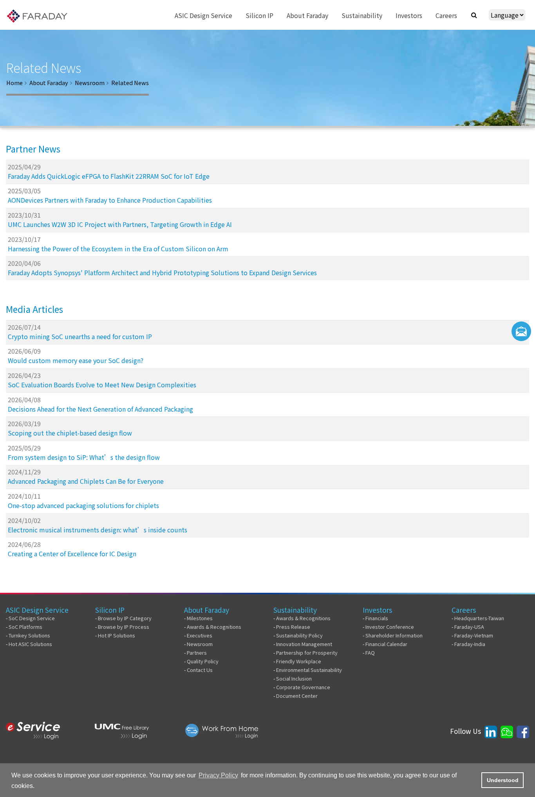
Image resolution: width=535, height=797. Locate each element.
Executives (199, 635)
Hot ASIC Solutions (30, 644)
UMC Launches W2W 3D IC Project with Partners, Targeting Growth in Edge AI (120, 224)
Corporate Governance (303, 687)
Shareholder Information (394, 635)
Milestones (200, 618)
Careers (464, 610)
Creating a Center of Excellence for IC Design (72, 553)
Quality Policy (203, 661)
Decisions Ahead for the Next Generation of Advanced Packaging (100, 409)
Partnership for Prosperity (307, 652)
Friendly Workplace (298, 661)
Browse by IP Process (123, 626)
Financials (376, 618)
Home (14, 82)
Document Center (297, 695)
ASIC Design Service (37, 610)
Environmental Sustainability (309, 670)
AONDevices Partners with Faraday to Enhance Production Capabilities (110, 200)
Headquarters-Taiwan (479, 618)
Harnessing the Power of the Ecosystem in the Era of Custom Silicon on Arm (118, 248)
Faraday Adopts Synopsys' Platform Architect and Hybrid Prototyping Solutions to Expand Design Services (162, 272)
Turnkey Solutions (29, 635)
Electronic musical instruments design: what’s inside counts (97, 529)
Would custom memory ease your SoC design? (75, 360)
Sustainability (295, 610)
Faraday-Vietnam (473, 635)
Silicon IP (110, 610)
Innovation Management (304, 644)
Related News (130, 82)
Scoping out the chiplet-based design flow (70, 433)
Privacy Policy (218, 775)
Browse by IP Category (125, 618)
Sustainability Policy (299, 635)
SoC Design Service (32, 618)
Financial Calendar (386, 644)
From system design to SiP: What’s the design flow (84, 457)
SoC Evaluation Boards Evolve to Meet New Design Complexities (102, 384)
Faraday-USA (469, 626)
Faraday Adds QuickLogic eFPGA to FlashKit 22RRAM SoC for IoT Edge (109, 176)
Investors (377, 610)
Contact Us (200, 670)
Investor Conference (389, 626)
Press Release (293, 626)
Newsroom (90, 82)
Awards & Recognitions (214, 626)
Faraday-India (469, 644)
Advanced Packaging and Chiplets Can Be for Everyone (86, 481)
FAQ (370, 652)
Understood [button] (503, 780)
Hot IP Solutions (116, 635)
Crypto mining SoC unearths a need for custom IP (80, 336)
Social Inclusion (294, 678)
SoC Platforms (25, 626)
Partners (197, 652)
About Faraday (48, 82)
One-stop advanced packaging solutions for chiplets (83, 505)
